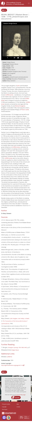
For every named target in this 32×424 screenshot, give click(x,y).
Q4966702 (9, 356)
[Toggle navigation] (29, 3)
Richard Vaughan (20, 106)
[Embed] (21, 57)
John (18, 85)
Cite (4, 10)
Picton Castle (25, 109)
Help (18, 404)
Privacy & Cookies (6, 404)
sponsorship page (20, 394)
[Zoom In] (3, 26)
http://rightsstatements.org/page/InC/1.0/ (12, 365)
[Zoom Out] (6, 26)
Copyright (4, 406)
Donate (17, 397)
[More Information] (18, 57)
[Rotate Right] (8, 26)
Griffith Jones (10, 95)
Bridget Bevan (15, 350)
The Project (4, 409)
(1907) (17, 347)
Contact (18, 406)
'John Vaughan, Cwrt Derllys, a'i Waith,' (20, 318)
